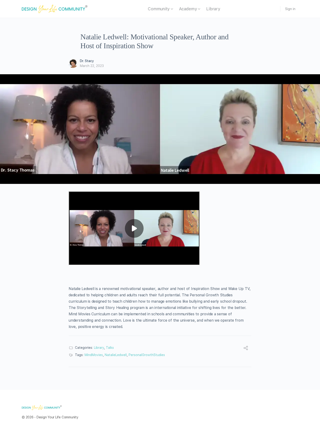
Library (99, 347)
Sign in (290, 9)
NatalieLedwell (116, 355)
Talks (110, 347)
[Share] (246, 348)
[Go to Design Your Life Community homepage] (54, 8)
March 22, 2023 (92, 66)
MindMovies (94, 355)
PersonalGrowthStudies (147, 355)
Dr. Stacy (87, 61)
